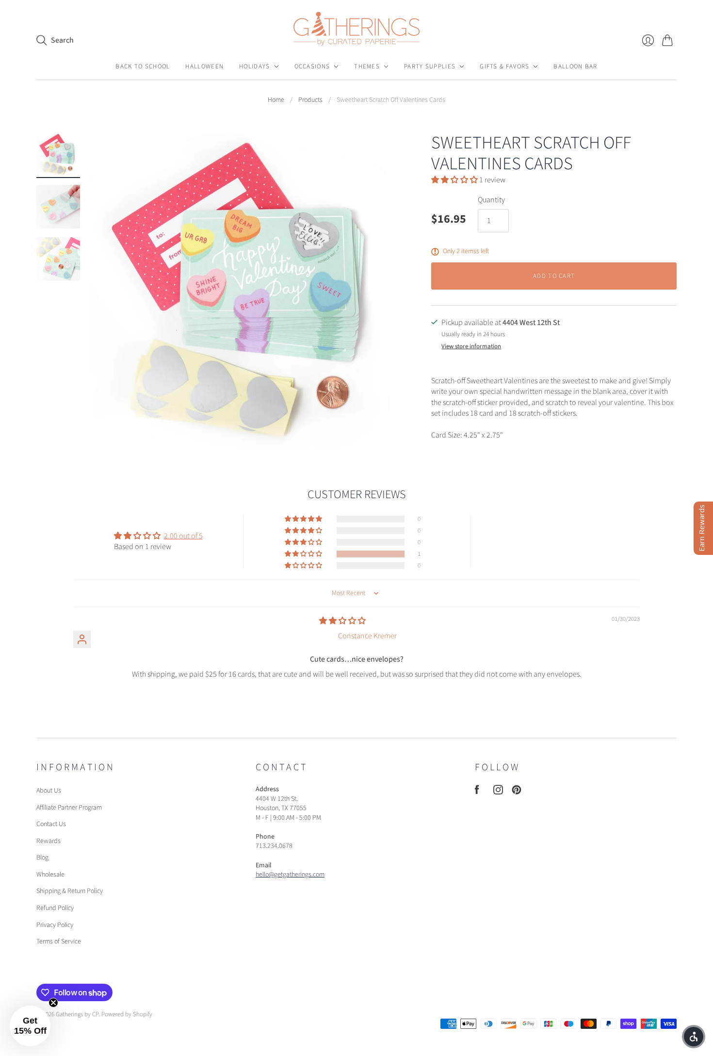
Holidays (254, 66)
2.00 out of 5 (183, 536)
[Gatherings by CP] (356, 29)
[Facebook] (477, 792)
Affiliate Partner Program (69, 807)
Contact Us (51, 824)
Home (276, 100)
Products (310, 100)
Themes (367, 66)
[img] (342, 621)
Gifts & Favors (504, 66)
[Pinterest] (516, 792)
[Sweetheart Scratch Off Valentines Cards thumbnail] (58, 154)
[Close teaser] (53, 1002)
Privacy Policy (54, 925)
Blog (42, 857)
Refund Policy (55, 908)
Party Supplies (429, 66)
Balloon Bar (575, 66)
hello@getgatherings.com (290, 874)
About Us (48, 791)
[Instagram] (498, 792)
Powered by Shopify (126, 1014)
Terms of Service (58, 941)
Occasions (312, 66)
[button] (455, 180)
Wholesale (50, 874)
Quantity (491, 200)
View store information (471, 346)
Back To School (142, 66)
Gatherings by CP (77, 1014)
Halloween (204, 66)
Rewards (48, 841)
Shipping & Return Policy (69, 891)
